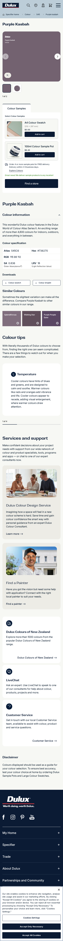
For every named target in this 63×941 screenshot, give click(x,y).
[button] (16, 283)
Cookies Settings (31, 917)
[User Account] (43, 5)
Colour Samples (16, 108)
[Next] (57, 56)
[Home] (4, 14)
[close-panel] (58, 5)
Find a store (31, 183)
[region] (31, 913)
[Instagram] (13, 817)
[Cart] (51, 5)
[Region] (36, 5)
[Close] (59, 889)
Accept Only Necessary (31, 926)
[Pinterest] (22, 817)
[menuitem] (9, 833)
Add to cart (39, 134)
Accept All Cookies (31, 935)
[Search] (28, 5)
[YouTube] (32, 817)
